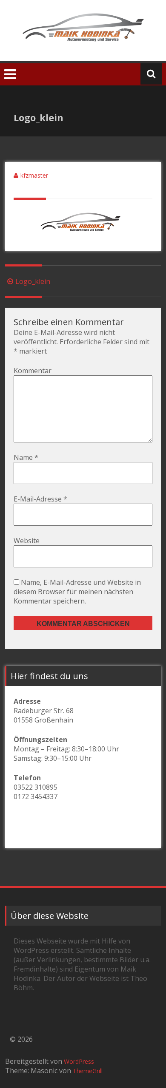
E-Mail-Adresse (40, 499)
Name (26, 457)
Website (27, 540)
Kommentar (33, 370)
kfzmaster (34, 175)
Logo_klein (32, 281)
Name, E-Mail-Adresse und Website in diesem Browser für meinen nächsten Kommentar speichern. (77, 592)
